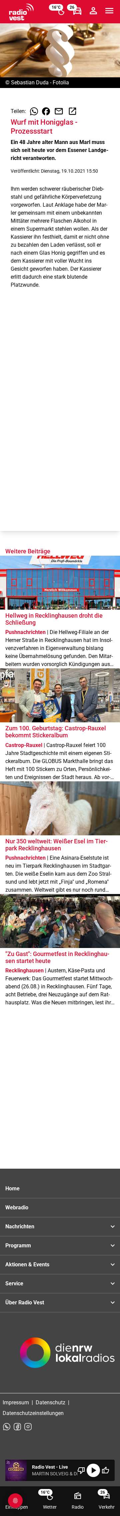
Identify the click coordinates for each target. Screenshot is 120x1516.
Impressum (16, 1402)
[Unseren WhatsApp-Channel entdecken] (7, 1427)
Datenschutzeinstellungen (33, 1413)
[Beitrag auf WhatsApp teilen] (34, 111)
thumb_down (81, 1470)
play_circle (93, 1470)
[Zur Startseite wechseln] (21, 12)
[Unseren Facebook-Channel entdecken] (17, 1427)
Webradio (16, 1207)
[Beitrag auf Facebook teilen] (46, 111)
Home (12, 1188)
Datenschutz (50, 1402)
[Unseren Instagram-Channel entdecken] (28, 1427)
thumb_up (105, 1470)
